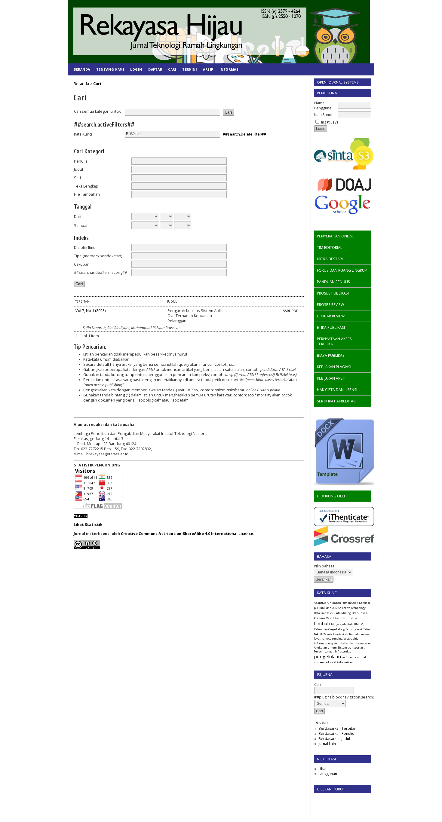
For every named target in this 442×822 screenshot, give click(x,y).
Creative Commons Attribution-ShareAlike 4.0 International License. (187, 533)
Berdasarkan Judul (334, 738)
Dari (77, 216)
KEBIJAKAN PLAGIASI (334, 366)
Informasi (229, 69)
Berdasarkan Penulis (336, 733)
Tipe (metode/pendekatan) (98, 255)
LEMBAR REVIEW (331, 316)
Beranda (82, 69)
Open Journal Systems (338, 82)
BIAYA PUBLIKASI (331, 355)
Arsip (208, 69)
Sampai (80, 225)
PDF (295, 311)
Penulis (80, 161)
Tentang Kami (110, 69)
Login (136, 69)
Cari (172, 69)
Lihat (322, 768)
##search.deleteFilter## (244, 133)
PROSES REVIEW (330, 304)
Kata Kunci (83, 134)
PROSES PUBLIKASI (333, 293)
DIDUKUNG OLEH (332, 496)
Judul (78, 169)
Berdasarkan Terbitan (337, 728)
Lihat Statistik (88, 524)
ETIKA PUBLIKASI (331, 327)
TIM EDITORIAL (329, 247)
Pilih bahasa (324, 566)
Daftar (155, 69)
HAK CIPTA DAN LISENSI (337, 389)
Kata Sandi (323, 114)
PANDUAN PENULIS (333, 281)
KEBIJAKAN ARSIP (331, 378)
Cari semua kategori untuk (97, 111)
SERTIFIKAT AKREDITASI (336, 401)
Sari (77, 177)
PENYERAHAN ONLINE (336, 236)
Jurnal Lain (327, 743)
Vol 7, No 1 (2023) (90, 310)
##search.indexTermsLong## (100, 272)
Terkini (189, 69)
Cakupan (82, 264)
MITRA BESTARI (330, 258)
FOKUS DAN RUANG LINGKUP (342, 270)
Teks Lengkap (86, 186)
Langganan (327, 773)
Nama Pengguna (322, 105)
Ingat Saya (330, 122)
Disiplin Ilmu (85, 247)
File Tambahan (87, 194)
